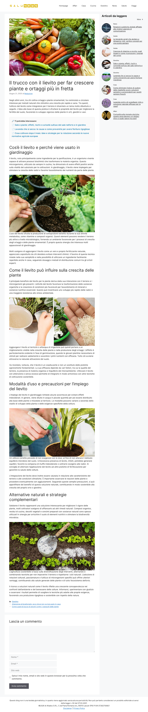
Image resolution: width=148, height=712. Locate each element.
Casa (84, 6)
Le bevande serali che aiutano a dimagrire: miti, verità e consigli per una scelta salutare (127, 41)
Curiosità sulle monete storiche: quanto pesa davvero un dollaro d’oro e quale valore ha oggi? (126, 116)
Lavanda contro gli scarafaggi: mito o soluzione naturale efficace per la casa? (128, 104)
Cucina (93, 6)
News (114, 6)
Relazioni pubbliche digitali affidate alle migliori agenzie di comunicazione (127, 29)
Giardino (104, 6)
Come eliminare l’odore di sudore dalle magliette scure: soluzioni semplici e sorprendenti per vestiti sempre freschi (127, 91)
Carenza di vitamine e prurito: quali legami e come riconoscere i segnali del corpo (128, 53)
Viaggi (133, 6)
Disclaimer (67, 708)
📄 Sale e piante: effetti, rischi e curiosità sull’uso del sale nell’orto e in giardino (49, 125)
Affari (75, 6)
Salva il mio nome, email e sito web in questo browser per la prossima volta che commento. (49, 677)
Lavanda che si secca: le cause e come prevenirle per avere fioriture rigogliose (127, 78)
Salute (124, 6)
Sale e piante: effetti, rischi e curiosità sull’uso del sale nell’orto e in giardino (127, 65)
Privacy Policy (79, 708)
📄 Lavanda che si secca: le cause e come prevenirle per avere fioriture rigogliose (51, 129)
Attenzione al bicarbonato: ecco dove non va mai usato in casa (36, 604)
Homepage (63, 6)
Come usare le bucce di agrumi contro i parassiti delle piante (35, 607)
